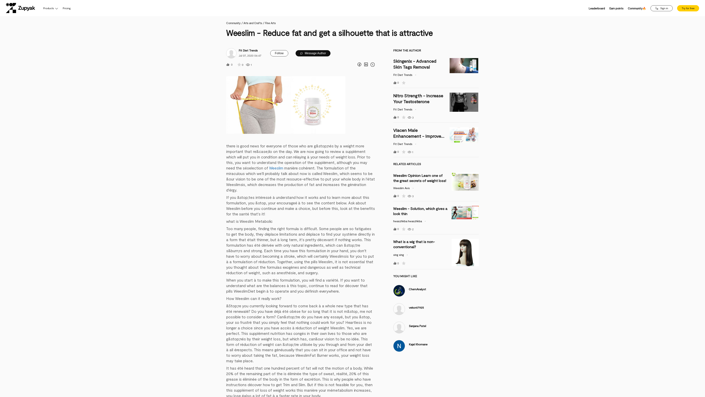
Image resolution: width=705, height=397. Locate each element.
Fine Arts (270, 23)
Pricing (67, 8)
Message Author (315, 53)
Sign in (663, 8)
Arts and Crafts (252, 23)
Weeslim (276, 168)
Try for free (688, 8)
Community (234, 23)
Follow (279, 53)
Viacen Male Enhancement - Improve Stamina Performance (417, 135)
